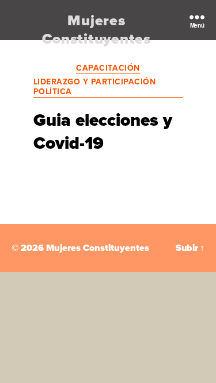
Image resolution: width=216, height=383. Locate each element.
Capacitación (107, 68)
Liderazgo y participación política (94, 87)
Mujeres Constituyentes (96, 30)
